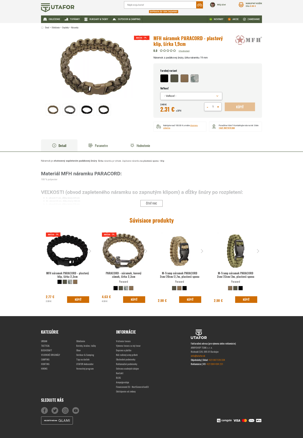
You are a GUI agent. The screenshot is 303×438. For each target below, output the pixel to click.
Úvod (47, 27)
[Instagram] (75, 410)
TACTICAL (45, 345)
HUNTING (45, 364)
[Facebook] (44, 410)
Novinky (218, 19)
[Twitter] (54, 410)
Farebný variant (168, 71)
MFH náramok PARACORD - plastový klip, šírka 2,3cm (67, 275)
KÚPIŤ (240, 107)
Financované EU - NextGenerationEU (132, 386)
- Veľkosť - (170, 95)
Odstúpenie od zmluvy (126, 391)
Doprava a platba (123, 350)
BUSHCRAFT (46, 350)
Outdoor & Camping (129, 19)
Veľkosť (164, 88)
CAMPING (45, 359)
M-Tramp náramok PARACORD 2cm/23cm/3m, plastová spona (235, 275)
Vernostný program (85, 368)
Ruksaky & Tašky (98, 19)
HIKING (44, 368)
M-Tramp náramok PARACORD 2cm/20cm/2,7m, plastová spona (179, 275)
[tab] (59, 145)
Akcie (235, 19)
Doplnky (65, 27)
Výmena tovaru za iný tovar (128, 345)
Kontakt (119, 373)
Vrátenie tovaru (123, 341)
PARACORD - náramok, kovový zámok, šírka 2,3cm (123, 275)
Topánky (75, 19)
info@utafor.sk (198, 355)
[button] (191, 96)
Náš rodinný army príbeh (127, 354)
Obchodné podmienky (125, 359)
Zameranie (253, 19)
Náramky (74, 27)
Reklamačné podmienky (126, 364)
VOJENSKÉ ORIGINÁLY (50, 354)
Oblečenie (54, 19)
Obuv (78, 350)
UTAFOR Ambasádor (85, 364)
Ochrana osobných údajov (127, 368)
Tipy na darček (82, 359)
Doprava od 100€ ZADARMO (163, 12)
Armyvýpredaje (122, 382)
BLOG (118, 377)
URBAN (44, 341)
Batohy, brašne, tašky (86, 345)
